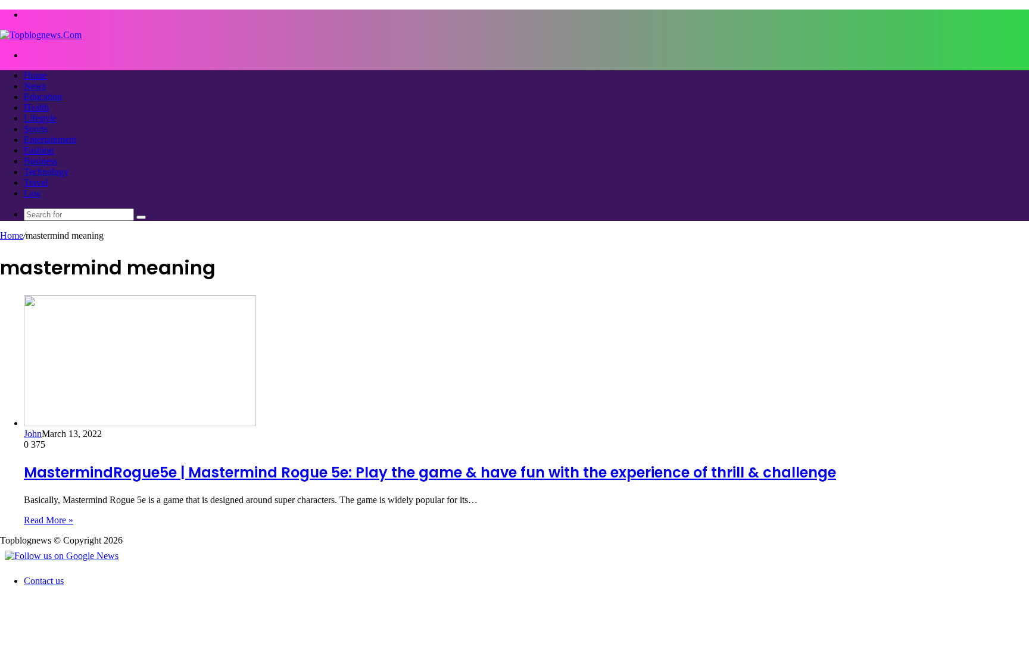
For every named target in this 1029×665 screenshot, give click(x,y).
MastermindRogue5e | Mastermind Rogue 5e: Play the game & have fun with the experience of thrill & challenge (430, 472)
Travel (36, 182)
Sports (36, 129)
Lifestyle (40, 118)
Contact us (44, 581)
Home (35, 75)
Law (32, 193)
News (35, 86)
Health (36, 107)
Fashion (39, 150)
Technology (46, 172)
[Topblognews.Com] (41, 35)
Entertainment (50, 140)
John (33, 434)
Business (40, 161)
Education (43, 97)
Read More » (48, 520)
